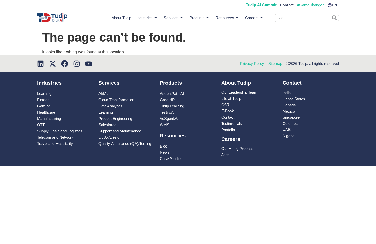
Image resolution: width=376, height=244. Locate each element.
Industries (144, 18)
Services (171, 18)
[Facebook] (64, 63)
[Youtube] (88, 63)
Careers (252, 18)
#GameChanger (310, 5)
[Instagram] (76, 63)
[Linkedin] (40, 63)
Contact (287, 5)
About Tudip (121, 18)
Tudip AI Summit (261, 5)
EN (334, 5)
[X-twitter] (52, 63)
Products (197, 18)
